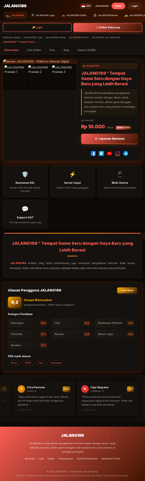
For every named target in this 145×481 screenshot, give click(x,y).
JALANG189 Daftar (74, 15)
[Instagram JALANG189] (117, 153)
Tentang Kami (65, 458)
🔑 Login (37, 27)
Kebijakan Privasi (111, 458)
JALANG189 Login (43, 15)
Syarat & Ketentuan (87, 458)
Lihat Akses (127, 290)
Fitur (52, 49)
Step (66, 49)
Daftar (118, 5)
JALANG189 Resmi (105, 15)
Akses (14, 363)
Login (134, 5)
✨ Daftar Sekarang (108, 27)
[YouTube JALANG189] (109, 153)
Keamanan (56, 363)
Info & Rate (34, 49)
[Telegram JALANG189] (126, 153)
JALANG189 (15, 15)
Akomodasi (11, 49)
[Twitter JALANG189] (101, 153)
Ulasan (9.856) (87, 49)
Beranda (29, 458)
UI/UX (28, 363)
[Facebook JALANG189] (93, 153)
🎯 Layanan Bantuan (109, 138)
